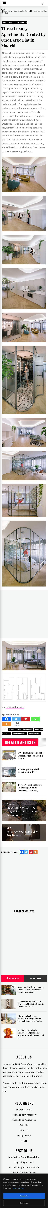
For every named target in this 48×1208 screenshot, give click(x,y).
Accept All (24, 1196)
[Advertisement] (24, 614)
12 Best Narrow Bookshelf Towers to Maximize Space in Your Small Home (31, 1004)
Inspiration (7, 22)
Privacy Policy (18, 1188)
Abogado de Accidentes (24, 1119)
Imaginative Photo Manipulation (24, 1156)
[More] (6, 724)
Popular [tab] (14, 978)
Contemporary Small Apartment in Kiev (28, 770)
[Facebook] (6, 719)
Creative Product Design (24, 1172)
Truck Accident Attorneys (24, 1114)
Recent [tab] (36, 978)
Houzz (24, 1140)
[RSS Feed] (35, 852)
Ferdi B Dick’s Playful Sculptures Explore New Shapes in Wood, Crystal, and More (31, 1034)
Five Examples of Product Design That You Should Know (31, 755)
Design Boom (24, 1135)
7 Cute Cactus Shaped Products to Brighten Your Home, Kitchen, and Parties (30, 1018)
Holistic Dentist (24, 1109)
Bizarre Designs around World (24, 1167)
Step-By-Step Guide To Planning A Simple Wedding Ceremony (30, 787)
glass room (27, 729)
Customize (24, 1203)
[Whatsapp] (35, 719)
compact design (14, 729)
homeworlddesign (15, 706)
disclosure (29, 1087)
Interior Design (20, 22)
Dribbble (24, 1125)
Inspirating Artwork (24, 1162)
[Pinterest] (25, 719)
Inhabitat (24, 1130)
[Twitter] (16, 719)
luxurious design (19, 733)
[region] (24, 1191)
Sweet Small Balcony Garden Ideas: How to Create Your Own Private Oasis (31, 989)
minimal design (34, 733)
